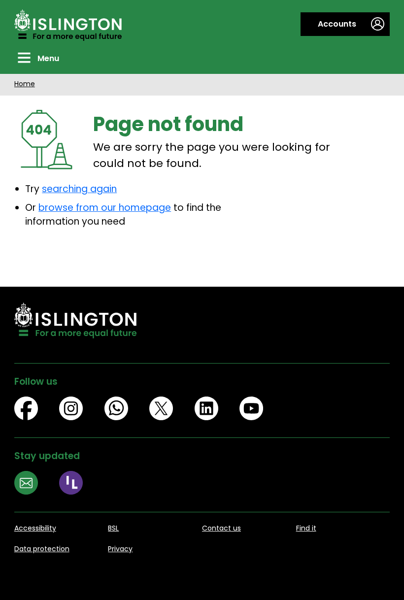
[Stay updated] (37, 484)
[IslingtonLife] (81, 484)
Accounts (337, 24)
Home (24, 84)
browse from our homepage (104, 207)
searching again (79, 189)
